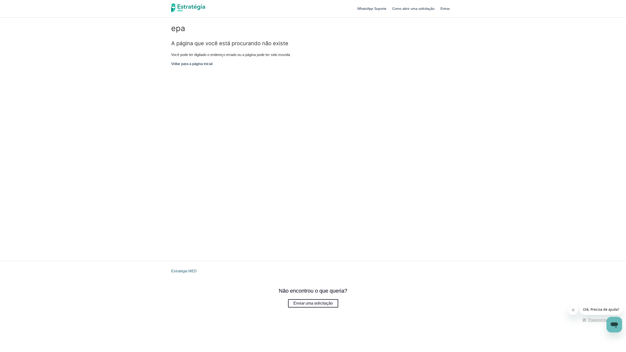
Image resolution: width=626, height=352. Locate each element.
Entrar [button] (445, 9)
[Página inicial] (188, 11)
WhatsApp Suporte (371, 9)
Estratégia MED (184, 271)
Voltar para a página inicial (191, 64)
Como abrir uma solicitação (413, 9)
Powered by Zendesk (605, 320)
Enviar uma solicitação (313, 303)
